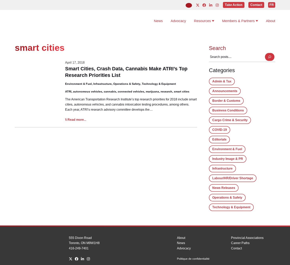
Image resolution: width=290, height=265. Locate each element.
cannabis (110, 91)
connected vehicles (131, 91)
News (181, 243)
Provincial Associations (247, 238)
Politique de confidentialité (193, 258)
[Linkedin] (210, 5)
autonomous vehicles (87, 91)
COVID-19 (219, 129)
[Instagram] (217, 5)
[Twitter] (197, 5)
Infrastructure (102, 83)
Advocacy (184, 248)
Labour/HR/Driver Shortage (232, 178)
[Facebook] (204, 5)
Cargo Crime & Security (230, 120)
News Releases (223, 188)
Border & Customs (226, 100)
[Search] (269, 57)
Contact (236, 248)
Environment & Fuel (78, 83)
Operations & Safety (126, 83)
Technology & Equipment (159, 83)
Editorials (219, 139)
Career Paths (240, 243)
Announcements (224, 91)
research (166, 91)
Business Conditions (228, 110)
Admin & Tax (221, 81)
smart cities (181, 91)
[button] (189, 5)
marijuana (152, 91)
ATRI (68, 91)
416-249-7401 (79, 248)
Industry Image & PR (227, 158)
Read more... (76, 120)
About (181, 238)
